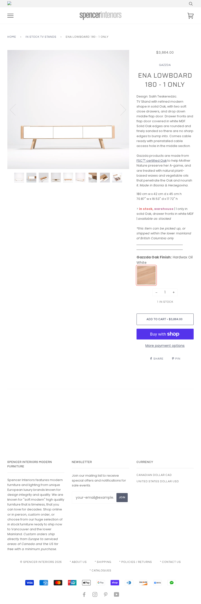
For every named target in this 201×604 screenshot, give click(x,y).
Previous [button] (15, 109)
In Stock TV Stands (40, 37)
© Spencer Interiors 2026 (41, 562)
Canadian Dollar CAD (154, 475)
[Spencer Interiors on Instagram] (95, 595)
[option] (68, 109)
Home (11, 37)
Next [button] (120, 109)
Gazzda (165, 65)
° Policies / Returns (135, 562)
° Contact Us (170, 562)
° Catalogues (100, 570)
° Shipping (103, 562)
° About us (78, 562)
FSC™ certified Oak (152, 160)
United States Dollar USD (158, 481)
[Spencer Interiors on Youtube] (116, 595)
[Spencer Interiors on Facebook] (84, 595)
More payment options (165, 345)
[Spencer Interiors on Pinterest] (105, 595)
